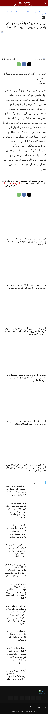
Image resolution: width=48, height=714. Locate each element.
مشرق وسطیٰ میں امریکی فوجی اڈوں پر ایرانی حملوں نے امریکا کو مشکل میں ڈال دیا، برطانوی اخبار (25, 467)
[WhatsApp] (19, 64)
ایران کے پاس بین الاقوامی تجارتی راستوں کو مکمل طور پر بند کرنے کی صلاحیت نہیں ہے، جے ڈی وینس (25, 331)
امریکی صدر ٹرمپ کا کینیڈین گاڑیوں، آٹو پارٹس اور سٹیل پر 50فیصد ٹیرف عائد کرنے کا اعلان (16, 550)
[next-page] (43, 476)
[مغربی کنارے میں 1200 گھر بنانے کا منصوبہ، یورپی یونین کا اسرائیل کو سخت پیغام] (24, 266)
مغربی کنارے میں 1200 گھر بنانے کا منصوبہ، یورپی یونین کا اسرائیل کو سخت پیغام (25, 286)
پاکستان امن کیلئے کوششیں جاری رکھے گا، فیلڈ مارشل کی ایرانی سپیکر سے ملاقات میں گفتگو (16, 531)
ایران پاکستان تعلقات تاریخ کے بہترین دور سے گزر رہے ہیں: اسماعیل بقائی (26, 422)
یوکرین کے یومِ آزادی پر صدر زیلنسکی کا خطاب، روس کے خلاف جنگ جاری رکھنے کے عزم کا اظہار (25, 378)
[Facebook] (24, 64)
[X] (29, 64)
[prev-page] (40, 476)
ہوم (44, 11)
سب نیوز (39, 59)
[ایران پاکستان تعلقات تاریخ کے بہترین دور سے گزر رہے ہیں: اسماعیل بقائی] (24, 403)
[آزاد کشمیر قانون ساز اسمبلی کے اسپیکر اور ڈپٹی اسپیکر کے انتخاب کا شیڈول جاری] (37, 490)
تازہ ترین (38, 482)
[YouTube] (33, 698)
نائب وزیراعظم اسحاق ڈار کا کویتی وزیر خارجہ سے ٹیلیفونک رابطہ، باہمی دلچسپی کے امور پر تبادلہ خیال (15, 570)
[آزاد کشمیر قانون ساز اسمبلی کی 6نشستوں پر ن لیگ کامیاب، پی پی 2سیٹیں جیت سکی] (37, 675)
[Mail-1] (16, 698)
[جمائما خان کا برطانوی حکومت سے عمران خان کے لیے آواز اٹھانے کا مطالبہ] (37, 636)
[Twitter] (22, 698)
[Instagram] (38, 698)
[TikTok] (10, 698)
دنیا (40, 11)
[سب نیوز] (44, 59)
